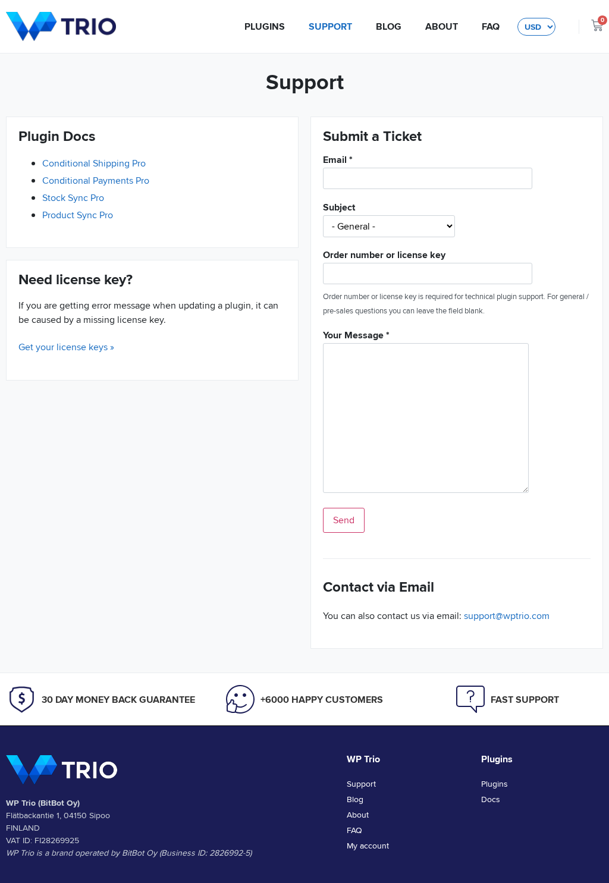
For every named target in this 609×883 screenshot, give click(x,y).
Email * (338, 160)
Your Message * (356, 336)
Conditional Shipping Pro (94, 163)
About (441, 26)
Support (330, 26)
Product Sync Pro (77, 215)
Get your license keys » (66, 347)
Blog (388, 26)
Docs (490, 799)
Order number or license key (384, 256)
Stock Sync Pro (73, 198)
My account (368, 845)
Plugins (264, 26)
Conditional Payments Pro (95, 180)
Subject (339, 208)
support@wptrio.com (507, 616)
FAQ (491, 26)
